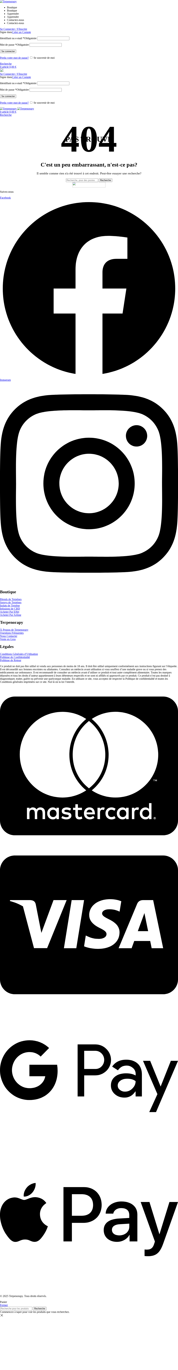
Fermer (4, 1305)
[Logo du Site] (8, 1)
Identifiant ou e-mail (18, 38)
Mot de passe (14, 44)
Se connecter (8, 51)
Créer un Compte (21, 32)
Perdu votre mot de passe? (14, 57)
